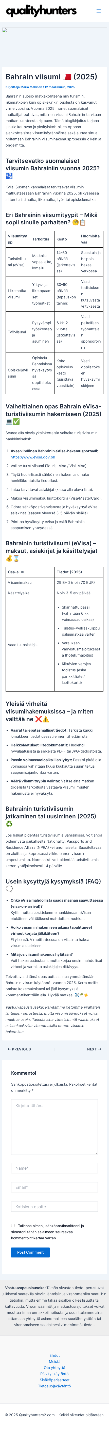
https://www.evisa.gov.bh (33, 457)
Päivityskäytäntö (54, 1374)
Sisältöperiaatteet (54, 1380)
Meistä (54, 1361)
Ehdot (54, 1355)
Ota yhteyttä (54, 1367)
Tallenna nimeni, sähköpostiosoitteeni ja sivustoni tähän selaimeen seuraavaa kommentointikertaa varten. (47, 1232)
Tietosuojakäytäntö (54, 1386)
